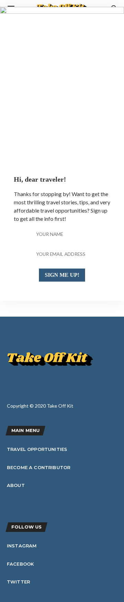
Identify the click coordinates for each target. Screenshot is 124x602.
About (16, 485)
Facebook (20, 564)
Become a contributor (38, 467)
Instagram (22, 545)
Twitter (18, 581)
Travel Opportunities (37, 449)
